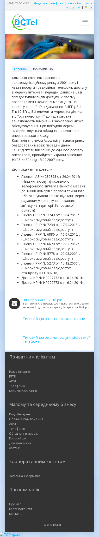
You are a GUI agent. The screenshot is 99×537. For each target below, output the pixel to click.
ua (90, 7)
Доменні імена (20, 443)
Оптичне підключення (26, 419)
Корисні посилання (23, 391)
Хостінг (14, 448)
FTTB (12, 376)
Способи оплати (80, 3)
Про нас (15, 504)
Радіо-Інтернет (20, 372)
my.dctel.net (72, 7)
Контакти (16, 514)
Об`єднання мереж (23, 433)
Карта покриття (20, 509)
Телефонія (17, 386)
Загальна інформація (24, 476)
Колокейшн (17, 438)
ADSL (13, 381)
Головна (20, 69)
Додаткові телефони (48, 3)
